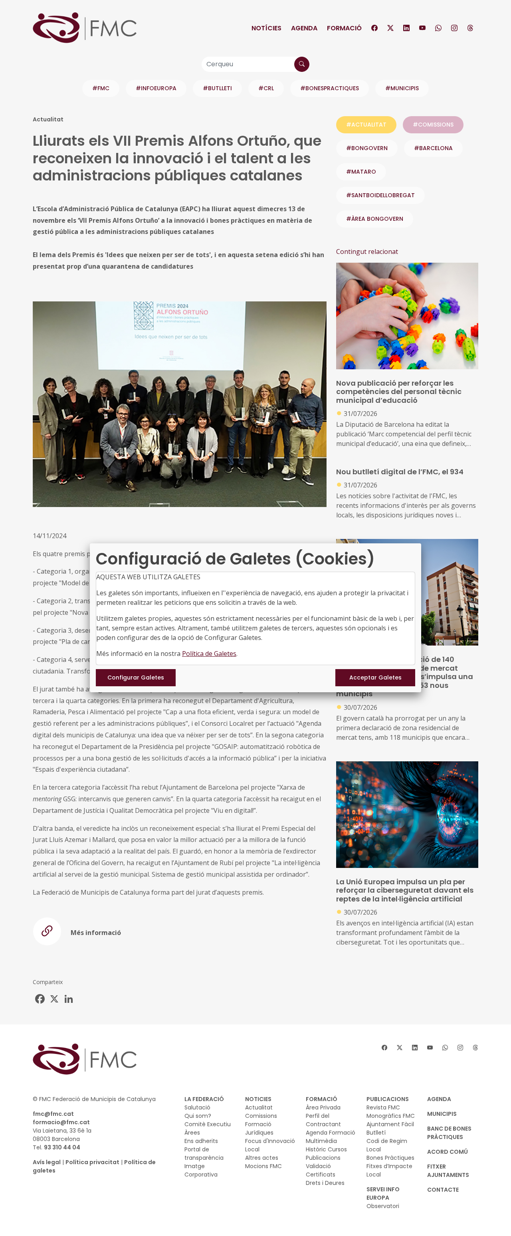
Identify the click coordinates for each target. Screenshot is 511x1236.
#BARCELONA (433, 148)
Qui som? (197, 1116)
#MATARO (361, 172)
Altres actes (261, 1158)
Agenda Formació (330, 1133)
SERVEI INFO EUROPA (383, 1193)
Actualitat (259, 1107)
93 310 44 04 (62, 1147)
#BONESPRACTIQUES (329, 88)
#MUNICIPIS (402, 88)
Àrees (192, 1133)
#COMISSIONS (433, 125)
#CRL (266, 88)
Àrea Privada (323, 1107)
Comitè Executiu (207, 1124)
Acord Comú (447, 1152)
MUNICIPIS (442, 1114)
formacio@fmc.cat (61, 1122)
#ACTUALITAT (366, 125)
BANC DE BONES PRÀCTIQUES (449, 1133)
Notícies (266, 28)
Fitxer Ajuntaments (448, 1171)
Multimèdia (321, 1141)
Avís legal (47, 1162)
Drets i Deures (325, 1183)
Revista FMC (383, 1107)
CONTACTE (443, 1190)
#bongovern (367, 148)
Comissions (261, 1116)
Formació (344, 28)
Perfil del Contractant (323, 1120)
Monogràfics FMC (390, 1116)
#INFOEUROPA (156, 88)
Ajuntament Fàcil (390, 1124)
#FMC (100, 88)
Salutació (197, 1107)
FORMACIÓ (321, 1099)
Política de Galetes (209, 653)
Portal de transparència (204, 1153)
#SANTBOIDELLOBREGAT (380, 195)
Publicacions (323, 1158)
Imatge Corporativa (201, 1170)
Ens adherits (201, 1141)
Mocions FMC (263, 1166)
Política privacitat (92, 1162)
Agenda (304, 28)
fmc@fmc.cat (53, 1114)
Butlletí (376, 1133)
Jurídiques (259, 1133)
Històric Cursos (326, 1149)
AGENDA (439, 1099)
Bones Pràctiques (390, 1158)
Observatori (382, 1206)
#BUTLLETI (217, 88)
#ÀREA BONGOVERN (374, 219)
